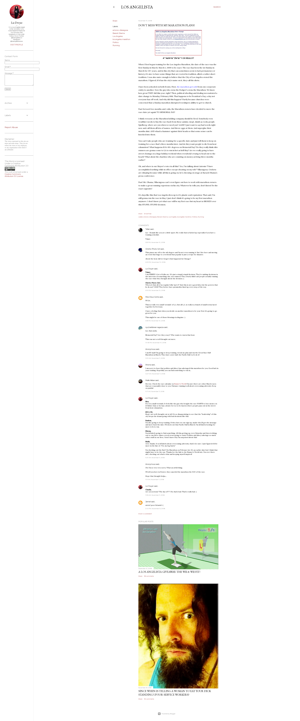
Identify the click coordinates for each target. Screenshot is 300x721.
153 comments (149, 576)
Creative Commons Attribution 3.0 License (14, 175)
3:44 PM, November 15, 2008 (155, 508)
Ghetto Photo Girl (152, 249)
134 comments (149, 699)
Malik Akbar (150, 380)
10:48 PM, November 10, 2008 (155, 342)
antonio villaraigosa (120, 30)
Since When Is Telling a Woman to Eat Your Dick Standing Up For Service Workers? (174, 692)
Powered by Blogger (168, 714)
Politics (115, 42)
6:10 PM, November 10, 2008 (155, 290)
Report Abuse (11, 127)
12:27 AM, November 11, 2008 (155, 374)
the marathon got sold (187, 87)
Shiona (148, 365)
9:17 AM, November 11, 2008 (154, 391)
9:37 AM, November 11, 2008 (155, 457)
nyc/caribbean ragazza (154, 327)
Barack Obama (119, 33)
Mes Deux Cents (152, 297)
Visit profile (16, 45)
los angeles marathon (121, 39)
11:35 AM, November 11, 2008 (155, 495)
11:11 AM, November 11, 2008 (154, 479)
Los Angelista (137, 7)
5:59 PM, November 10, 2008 (155, 242)
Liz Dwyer (149, 269)
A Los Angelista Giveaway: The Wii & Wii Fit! (169, 572)
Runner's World (180, 384)
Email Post (147, 214)
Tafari (147, 229)
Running (116, 45)
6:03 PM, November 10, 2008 (155, 262)
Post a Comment (145, 514)
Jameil (148, 502)
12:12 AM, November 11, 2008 (155, 358)
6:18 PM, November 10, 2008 (155, 321)
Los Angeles (118, 36)
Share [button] (115, 21)
